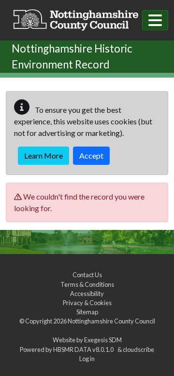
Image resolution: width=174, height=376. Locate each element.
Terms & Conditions (87, 284)
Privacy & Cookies (87, 303)
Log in (87, 359)
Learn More (43, 155)
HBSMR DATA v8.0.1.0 (84, 349)
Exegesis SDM (103, 340)
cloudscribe (138, 349)
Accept (91, 155)
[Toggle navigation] (155, 20)
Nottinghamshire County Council (111, 321)
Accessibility (87, 293)
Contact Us (87, 275)
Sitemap (87, 312)
